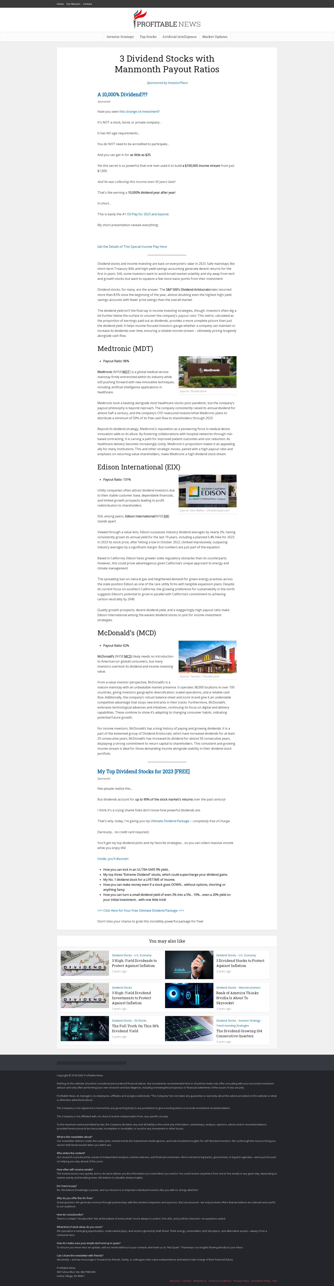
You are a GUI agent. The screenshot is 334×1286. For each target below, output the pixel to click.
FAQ (275, 1281)
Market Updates (214, 37)
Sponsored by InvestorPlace (167, 83)
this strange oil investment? (139, 111)
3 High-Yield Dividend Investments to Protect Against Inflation (131, 997)
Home (60, 4)
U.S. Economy (143, 955)
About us (175, 1281)
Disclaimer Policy (261, 1281)
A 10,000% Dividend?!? (122, 94)
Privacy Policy (241, 1281)
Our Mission (73, 4)
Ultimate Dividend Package (170, 821)
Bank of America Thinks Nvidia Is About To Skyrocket (237, 997)
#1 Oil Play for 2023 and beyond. (145, 214)
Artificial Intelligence (179, 37)
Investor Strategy (120, 37)
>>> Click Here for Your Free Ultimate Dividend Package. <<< (140, 910)
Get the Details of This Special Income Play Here (132, 246)
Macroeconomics (250, 987)
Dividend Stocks (122, 955)
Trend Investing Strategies (232, 1025)
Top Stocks (148, 37)
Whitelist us (200, 1281)
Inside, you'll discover (112, 859)
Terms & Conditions (220, 1281)
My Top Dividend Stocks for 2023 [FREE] (143, 771)
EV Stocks (140, 1020)
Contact (87, 4)
